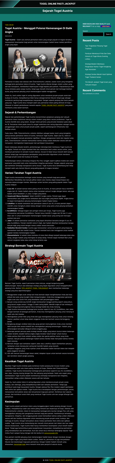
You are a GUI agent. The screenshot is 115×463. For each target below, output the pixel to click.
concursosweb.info (51, 433)
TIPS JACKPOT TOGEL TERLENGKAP (34, 288)
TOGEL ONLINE (9, 25)
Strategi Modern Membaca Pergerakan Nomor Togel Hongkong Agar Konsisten (98, 66)
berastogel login (20, 444)
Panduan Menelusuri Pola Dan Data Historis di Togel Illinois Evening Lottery (98, 56)
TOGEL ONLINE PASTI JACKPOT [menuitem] (53, 105)
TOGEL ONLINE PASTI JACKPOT (60, 460)
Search (85, 31)
